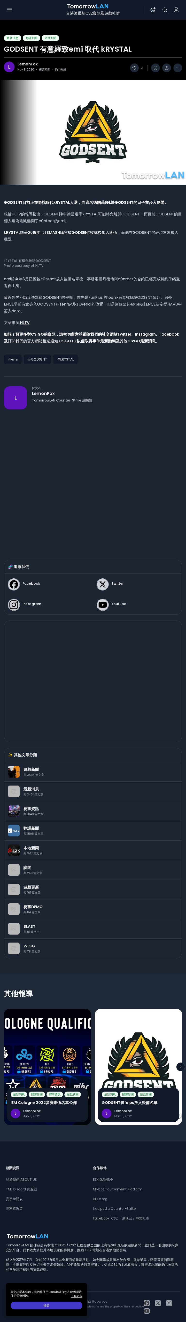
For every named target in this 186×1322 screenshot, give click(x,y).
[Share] (166, 67)
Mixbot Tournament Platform (117, 1189)
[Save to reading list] (155, 67)
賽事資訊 (55, 1094)
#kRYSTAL (65, 359)
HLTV (25, 322)
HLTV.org (100, 1198)
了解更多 (76, 1296)
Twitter (124, 334)
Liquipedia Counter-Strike (114, 1208)
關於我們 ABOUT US (21, 1179)
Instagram (145, 334)
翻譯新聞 (31, 38)
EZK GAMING (103, 1179)
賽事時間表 (14, 1198)
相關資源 (12, 1167)
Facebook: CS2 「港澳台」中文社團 (121, 1218)
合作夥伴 (100, 1167)
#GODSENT (37, 359)
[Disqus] (93, 479)
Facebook (169, 334)
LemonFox (27, 64)
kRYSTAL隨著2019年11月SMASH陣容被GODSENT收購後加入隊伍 (60, 232)
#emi (13, 359)
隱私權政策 (14, 1208)
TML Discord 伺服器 (21, 1189)
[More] (177, 67)
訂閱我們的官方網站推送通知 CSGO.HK (42, 341)
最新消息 (12, 38)
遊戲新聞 (50, 38)
